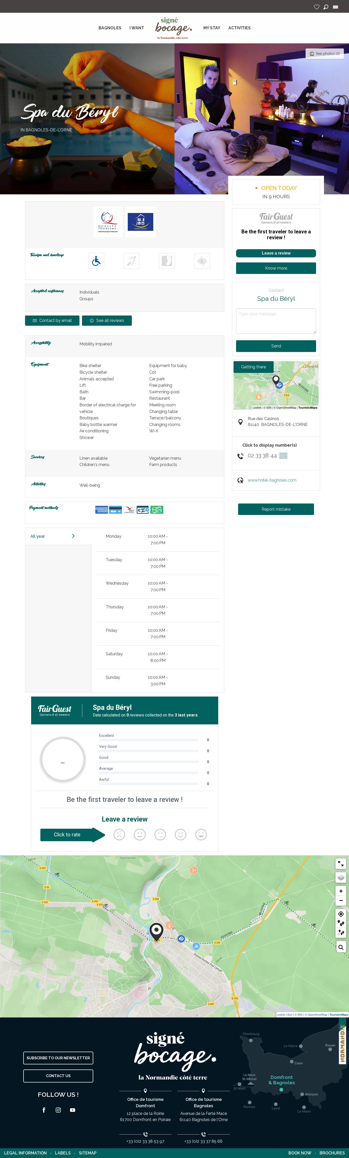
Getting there (253, 366)
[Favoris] (317, 7)
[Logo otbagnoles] (174, 1056)
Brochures (332, 1153)
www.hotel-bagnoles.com (272, 480)
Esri (289, 1014)
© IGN (299, 1014)
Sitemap (88, 1153)
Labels (63, 1153)
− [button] (341, 900)
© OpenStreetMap (316, 1014)
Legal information (25, 1153)
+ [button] (341, 891)
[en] (335, 7)
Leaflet (281, 1014)
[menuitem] (110, 28)
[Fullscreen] (340, 863)
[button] (325, 7)
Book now (299, 1153)
